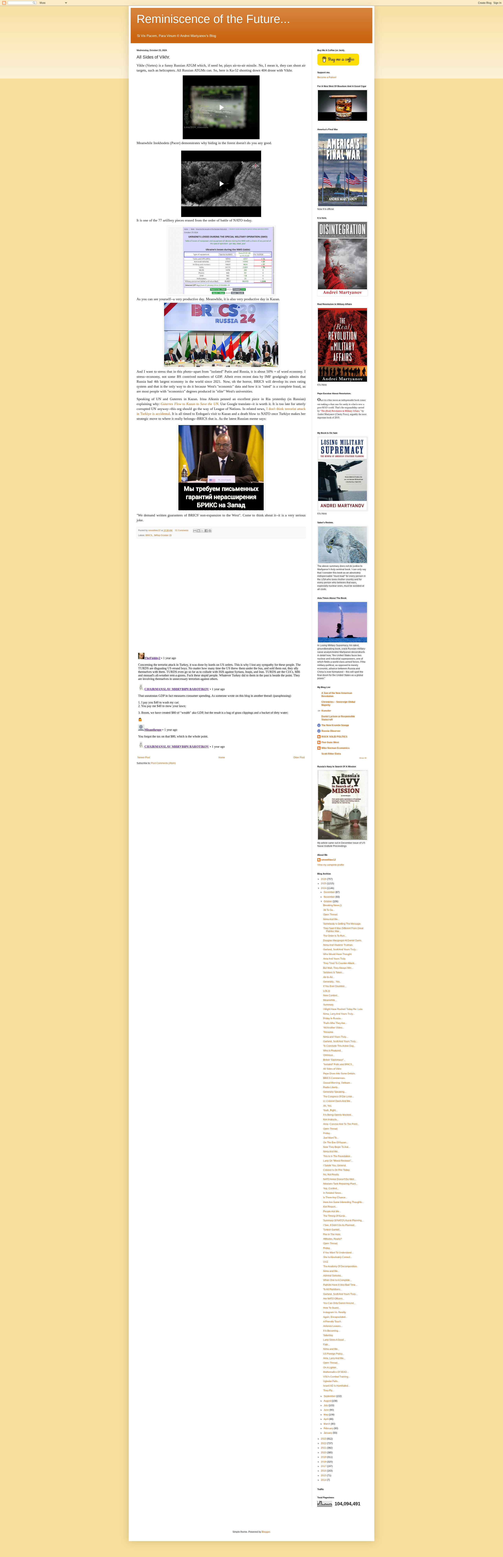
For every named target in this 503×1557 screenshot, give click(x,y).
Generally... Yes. (331, 981)
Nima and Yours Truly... (335, 1037)
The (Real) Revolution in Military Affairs (340, 411)
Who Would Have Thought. (337, 954)
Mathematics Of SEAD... (336, 1372)
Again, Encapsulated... (335, 1317)
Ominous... (329, 1055)
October (328, 901)
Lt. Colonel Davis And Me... (337, 1101)
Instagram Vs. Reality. (334, 1312)
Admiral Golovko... (333, 1275)
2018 (324, 1461)
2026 (324, 879)
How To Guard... (331, 1307)
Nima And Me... (331, 919)
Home (221, 757)
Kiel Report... (330, 1206)
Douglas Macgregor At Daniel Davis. (342, 940)
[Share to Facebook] (206, 531)
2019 (324, 1457)
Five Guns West (330, 742)
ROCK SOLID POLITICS (334, 736)
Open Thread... (331, 1362)
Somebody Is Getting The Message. (342, 923)
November (329, 897)
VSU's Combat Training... (336, 1376)
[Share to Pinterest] (210, 531)
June (327, 1410)
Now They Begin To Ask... (336, 1147)
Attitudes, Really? (332, 1239)
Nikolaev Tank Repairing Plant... (340, 1183)
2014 (324, 1480)
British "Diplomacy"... (334, 1059)
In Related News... (333, 1193)
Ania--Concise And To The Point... (341, 1124)
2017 (324, 1466)
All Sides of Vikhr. (332, 1069)
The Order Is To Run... (334, 935)
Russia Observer (331, 731)
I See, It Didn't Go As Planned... (339, 1225)
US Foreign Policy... (333, 1353)
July (326, 1405)
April (326, 1419)
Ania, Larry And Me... (334, 1358)
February (329, 1428)
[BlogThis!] (199, 531)
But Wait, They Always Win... (338, 968)
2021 (324, 1447)
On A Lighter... (330, 1367)
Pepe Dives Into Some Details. (339, 1073)
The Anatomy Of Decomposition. (340, 1266)
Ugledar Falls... (331, 1381)
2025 (324, 883)
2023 (324, 1438)
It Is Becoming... (331, 1330)
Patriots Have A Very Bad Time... (340, 1284)
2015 (324, 1475)
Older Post (299, 757)
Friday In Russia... (332, 1018)
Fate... (326, 1344)
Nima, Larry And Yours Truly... (338, 1014)
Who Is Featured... (332, 1050)
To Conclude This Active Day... (339, 1046)
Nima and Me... (331, 1271)
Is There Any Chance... (335, 1197)
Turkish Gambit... (332, 1229)
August (328, 1401)
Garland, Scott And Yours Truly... (340, 949)
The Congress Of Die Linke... (338, 1096)
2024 (324, 888)
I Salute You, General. (334, 1165)
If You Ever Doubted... (334, 986)
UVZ (325, 1262)
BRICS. (149, 535)
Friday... (327, 1133)
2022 (324, 1443)
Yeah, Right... (330, 1110)
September (330, 1396)
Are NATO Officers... (333, 1298)
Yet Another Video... (333, 1027)
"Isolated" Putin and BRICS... (338, 1064)
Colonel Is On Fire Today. (336, 1170)
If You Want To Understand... (338, 1252)
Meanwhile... (330, 1000)
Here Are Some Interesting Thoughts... (343, 1202)
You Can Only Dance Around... (339, 1303)
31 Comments (181, 530)
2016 (324, 1470)
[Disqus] (221, 595)
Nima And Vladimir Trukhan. (338, 945)
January (328, 1433)
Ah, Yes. (327, 1105)
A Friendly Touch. (332, 1321)
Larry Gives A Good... (334, 1339)
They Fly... (328, 1390)
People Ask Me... (332, 1211)
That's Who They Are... (335, 1023)
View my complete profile (330, 865)
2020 (324, 1452)
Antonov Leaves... (332, 1326)
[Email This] (195, 531)
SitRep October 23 (163, 535)
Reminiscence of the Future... (213, 19)
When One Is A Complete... (337, 1280)
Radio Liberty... (331, 1087)
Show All (362, 758)
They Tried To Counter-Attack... (339, 963)
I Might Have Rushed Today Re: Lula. (343, 1009)
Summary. (328, 1004)
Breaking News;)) (332, 905)
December (329, 892)
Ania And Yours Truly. (334, 958)
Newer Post (144, 757)
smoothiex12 (328, 859)
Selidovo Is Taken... (333, 972)
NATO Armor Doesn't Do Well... (339, 1179)
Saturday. (328, 1335)
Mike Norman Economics (335, 748)
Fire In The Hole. (332, 1234)
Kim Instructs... (331, 1119)
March (327, 1424)
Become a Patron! (326, 77)
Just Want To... (331, 1137)
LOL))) (326, 991)
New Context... (331, 995)
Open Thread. (330, 914)
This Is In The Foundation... (337, 1156)
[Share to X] (202, 531)
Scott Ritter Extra (331, 753)
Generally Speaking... (334, 1091)
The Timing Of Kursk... (335, 1216)
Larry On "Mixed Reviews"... (338, 1160)
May (326, 1414)
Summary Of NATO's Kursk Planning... (343, 1220)
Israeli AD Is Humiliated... (336, 1385)
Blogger (266, 1531)
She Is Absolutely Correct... (337, 1257)
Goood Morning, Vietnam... (337, 1082)
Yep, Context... (331, 1188)
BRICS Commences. (334, 1078)
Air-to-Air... (328, 977)
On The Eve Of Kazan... (335, 1142)
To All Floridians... (332, 1289)
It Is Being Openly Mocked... (338, 1114)
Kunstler (326, 710)
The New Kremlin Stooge (335, 725)
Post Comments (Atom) (163, 763)
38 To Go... (329, 910)
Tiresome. (328, 1032)
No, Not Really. (331, 1174)
